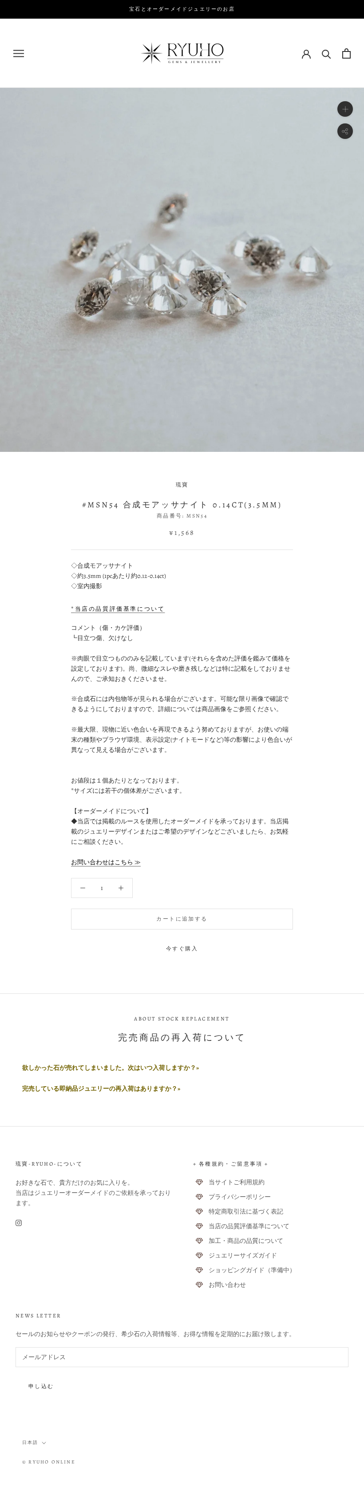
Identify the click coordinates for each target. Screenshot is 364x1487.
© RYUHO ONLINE (48, 1462)
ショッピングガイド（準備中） (252, 1270)
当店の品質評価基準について (249, 1226)
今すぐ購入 (182, 948)
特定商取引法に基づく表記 (246, 1211)
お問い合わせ (227, 1285)
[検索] (326, 53)
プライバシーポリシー (240, 1197)
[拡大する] (345, 109)
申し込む (41, 1386)
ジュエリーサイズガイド (243, 1255)
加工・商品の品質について (246, 1241)
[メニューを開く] (18, 53)
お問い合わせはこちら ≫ (106, 862)
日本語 (30, 1442)
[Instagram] (19, 1222)
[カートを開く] (346, 53)
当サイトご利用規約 (237, 1182)
